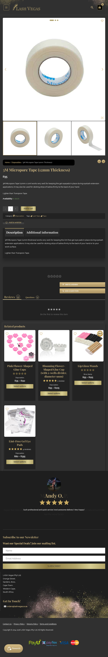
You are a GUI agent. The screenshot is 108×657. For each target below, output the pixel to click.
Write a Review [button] (71, 284)
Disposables (16, 162)
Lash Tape (36, 216)
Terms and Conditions (48, 624)
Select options (20, 386)
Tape (44, 216)
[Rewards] (13, 648)
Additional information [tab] (42, 232)
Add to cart (28, 208)
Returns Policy (32, 624)
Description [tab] (14, 232)
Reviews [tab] (9, 297)
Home (7, 162)
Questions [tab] (29, 297)
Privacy (16, 624)
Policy (22, 624)
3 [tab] (57, 20)
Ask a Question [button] (71, 291)
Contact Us (7, 624)
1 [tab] (52, 20)
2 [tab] (55, 20)
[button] (54, 566)
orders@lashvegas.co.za (17, 606)
